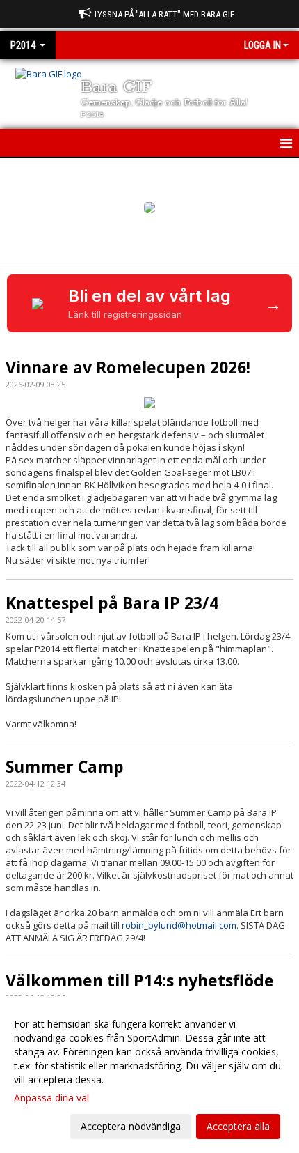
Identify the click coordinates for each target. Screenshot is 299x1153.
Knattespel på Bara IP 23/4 (112, 602)
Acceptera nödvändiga (131, 1126)
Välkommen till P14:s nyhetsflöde (140, 980)
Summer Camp (65, 766)
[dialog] (149, 1074)
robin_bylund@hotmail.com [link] (179, 925)
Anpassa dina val (51, 1098)
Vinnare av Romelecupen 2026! (128, 367)
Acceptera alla (238, 1126)
